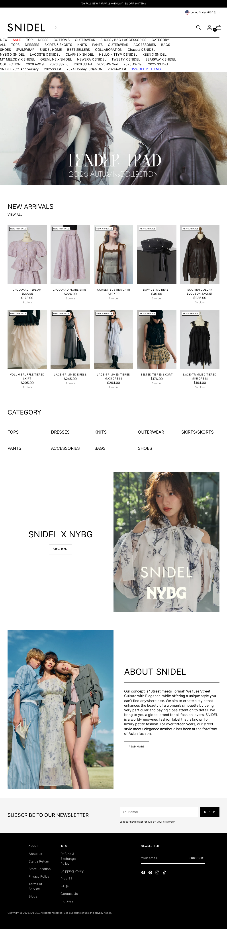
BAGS (165, 45)
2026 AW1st (35, 64)
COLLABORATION (108, 50)
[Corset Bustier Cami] (113, 254)
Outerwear (151, 432)
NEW (4, 40)
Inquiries (67, 901)
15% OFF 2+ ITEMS (146, 69)
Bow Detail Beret (156, 289)
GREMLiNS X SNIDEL (56, 59)
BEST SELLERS (78, 50)
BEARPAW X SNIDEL (160, 59)
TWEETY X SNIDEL (126, 59)
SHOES (5, 50)
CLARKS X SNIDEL (80, 55)
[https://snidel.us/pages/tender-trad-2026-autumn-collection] (113, 128)
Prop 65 (66, 879)
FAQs (65, 886)
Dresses (60, 432)
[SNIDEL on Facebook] (143, 873)
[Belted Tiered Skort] (156, 339)
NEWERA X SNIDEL (91, 59)
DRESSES (32, 45)
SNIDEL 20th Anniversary (19, 69)
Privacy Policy (39, 876)
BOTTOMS (62, 40)
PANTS (97, 45)
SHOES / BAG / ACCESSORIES (123, 40)
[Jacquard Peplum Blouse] (27, 254)
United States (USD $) (203, 12)
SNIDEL (34, 912)
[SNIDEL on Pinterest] (150, 873)
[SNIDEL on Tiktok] (165, 873)
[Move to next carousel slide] (118, 175)
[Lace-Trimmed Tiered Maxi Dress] (113, 339)
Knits (100, 432)
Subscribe (197, 858)
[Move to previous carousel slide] (108, 175)
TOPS (15, 45)
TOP (29, 40)
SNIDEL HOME (51, 50)
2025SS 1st (52, 69)
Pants (14, 448)
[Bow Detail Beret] (156, 254)
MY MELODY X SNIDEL (17, 59)
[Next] (55, 27)
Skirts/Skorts (197, 432)
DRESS (43, 40)
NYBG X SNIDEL (12, 55)
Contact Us (69, 894)
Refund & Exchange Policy (68, 859)
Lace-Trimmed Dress (70, 374)
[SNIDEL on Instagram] (157, 873)
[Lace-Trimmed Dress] (70, 339)
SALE (17, 40)
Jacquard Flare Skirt (70, 289)
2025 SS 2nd (158, 64)
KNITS (82, 45)
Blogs (33, 896)
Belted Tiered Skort (157, 374)
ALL (3, 45)
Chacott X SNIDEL (141, 50)
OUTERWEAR (85, 40)
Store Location (40, 869)
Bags (100, 448)
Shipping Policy (72, 871)
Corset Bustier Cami (113, 289)
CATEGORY (160, 40)
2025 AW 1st (133, 64)
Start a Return (39, 861)
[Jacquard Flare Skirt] (70, 254)
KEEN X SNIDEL (154, 55)
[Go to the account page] (207, 27)
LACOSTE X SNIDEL (45, 55)
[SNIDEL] (26, 27)
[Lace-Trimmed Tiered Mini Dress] (200, 339)
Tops (13, 432)
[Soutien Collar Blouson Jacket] (200, 254)
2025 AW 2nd (107, 64)
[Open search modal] (198, 27)
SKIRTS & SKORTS (58, 45)
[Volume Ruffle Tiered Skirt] (27, 339)
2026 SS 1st (83, 64)
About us (35, 854)
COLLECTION (10, 64)
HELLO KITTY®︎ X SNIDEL (118, 55)
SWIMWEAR (25, 50)
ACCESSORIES (144, 45)
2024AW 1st (117, 69)
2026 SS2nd (59, 64)
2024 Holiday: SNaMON (84, 69)
